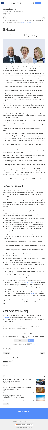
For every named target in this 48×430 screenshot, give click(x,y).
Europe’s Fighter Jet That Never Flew (12, 396)
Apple (23, 213)
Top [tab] (4, 376)
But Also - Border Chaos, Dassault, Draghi (11, 389)
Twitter (23, 22)
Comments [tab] (5, 361)
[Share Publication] (33, 3)
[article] (24, 381)
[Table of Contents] (1, 215)
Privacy (23, 421)
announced (38, 190)
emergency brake (29, 282)
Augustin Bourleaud (6, 13)
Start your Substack (21, 424)
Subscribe (38, 3)
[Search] (31, 3)
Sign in (44, 3)
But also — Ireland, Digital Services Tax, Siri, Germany (13, 397)
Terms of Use (29, 343)
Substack (18, 427)
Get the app (29, 424)
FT (13, 280)
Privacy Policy (32, 344)
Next (42, 353)
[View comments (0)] (7, 17)
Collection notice (32, 421)
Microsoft (32, 254)
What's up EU (8, 382)
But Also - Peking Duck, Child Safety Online (11, 381)
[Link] (1, 30)
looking (32, 293)
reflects (18, 319)
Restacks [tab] (10, 361)
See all (5, 403)
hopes (41, 300)
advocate (7, 317)
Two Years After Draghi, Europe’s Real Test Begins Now (17, 379)
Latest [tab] (7, 376)
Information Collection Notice (23, 344)
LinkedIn (29, 22)
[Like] (4, 17)
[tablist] (8, 361)
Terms (26, 421)
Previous (7, 353)
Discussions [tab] (11, 376)
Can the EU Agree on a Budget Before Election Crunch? (17, 388)
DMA (10, 228)
